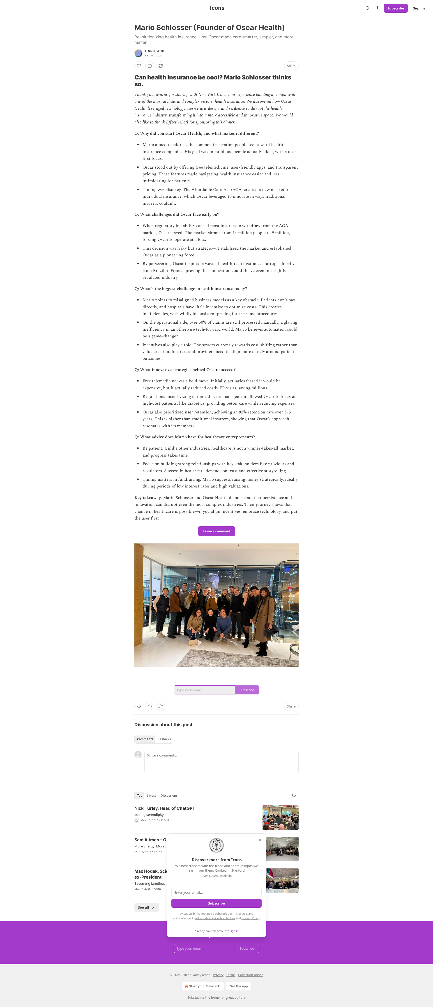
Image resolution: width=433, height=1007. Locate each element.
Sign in (419, 8)
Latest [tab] (151, 796)
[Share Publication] (377, 8)
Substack (194, 997)
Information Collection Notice (215, 918)
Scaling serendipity (149, 814)
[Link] (128, 80)
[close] (259, 840)
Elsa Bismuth (154, 51)
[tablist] (153, 739)
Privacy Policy (251, 918)
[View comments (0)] (149, 65)
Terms (230, 975)
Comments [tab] (145, 739)
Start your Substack (204, 986)
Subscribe (395, 8)
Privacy (218, 975)
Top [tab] (139, 796)
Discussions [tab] (169, 796)
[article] (216, 817)
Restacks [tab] (164, 739)
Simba (158, 851)
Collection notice (250, 975)
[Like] (138, 65)
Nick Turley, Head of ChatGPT (164, 808)
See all (143, 907)
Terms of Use (238, 914)
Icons (165, 820)
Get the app (239, 986)
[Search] (367, 8)
